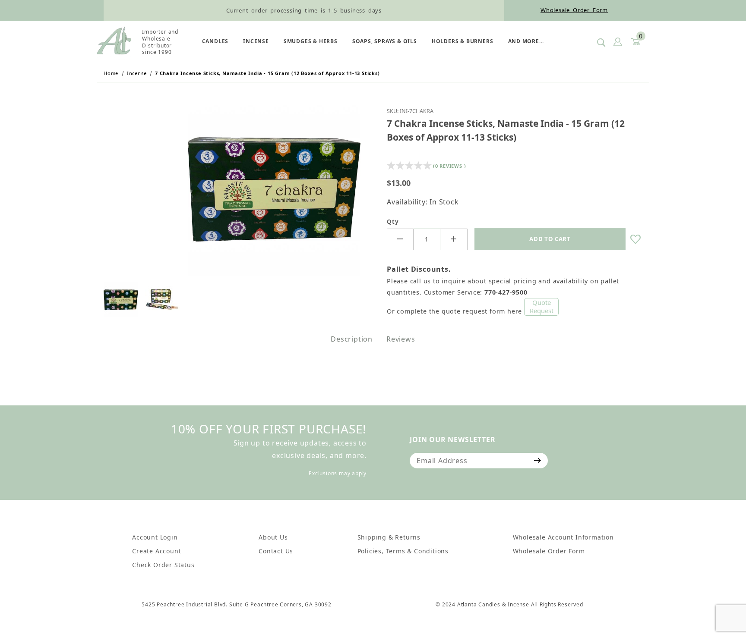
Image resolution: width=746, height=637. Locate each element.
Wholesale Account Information (563, 537)
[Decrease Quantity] (400, 239)
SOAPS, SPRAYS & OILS (384, 41)
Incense (256, 41)
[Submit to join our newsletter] (538, 460)
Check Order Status (163, 565)
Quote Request (541, 306)
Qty (392, 222)
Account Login (154, 537)
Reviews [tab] (400, 339)
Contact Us (276, 551)
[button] (121, 299)
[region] (235, 299)
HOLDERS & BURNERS (462, 41)
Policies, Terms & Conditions (403, 551)
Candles (215, 41)
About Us (273, 537)
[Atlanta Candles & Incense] (114, 41)
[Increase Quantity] (453, 239)
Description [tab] (352, 339)
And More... (526, 41)
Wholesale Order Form (574, 10)
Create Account (156, 551)
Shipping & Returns (388, 537)
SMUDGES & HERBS (311, 41)
